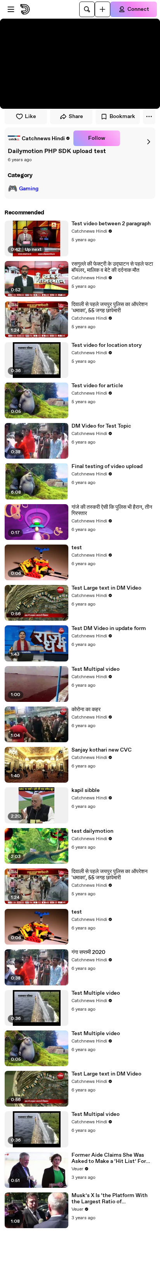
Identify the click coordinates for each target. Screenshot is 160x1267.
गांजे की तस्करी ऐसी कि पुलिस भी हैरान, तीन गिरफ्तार (111, 510)
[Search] (87, 9)
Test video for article (97, 386)
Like (30, 116)
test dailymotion (92, 831)
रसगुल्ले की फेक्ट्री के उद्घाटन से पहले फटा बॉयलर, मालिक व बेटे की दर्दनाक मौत (112, 267)
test (76, 548)
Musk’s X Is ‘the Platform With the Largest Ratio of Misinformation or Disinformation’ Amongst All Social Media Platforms (109, 1198)
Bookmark (122, 116)
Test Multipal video (95, 669)
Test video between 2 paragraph (111, 224)
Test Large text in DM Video (106, 588)
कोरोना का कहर (86, 710)
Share (76, 116)
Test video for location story (106, 345)
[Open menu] (11, 9)
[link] (39, 138)
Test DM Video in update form (108, 628)
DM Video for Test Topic (101, 426)
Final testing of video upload (107, 466)
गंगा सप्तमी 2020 (88, 952)
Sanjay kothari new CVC (101, 750)
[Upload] (102, 9)
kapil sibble (85, 790)
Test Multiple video (95, 993)
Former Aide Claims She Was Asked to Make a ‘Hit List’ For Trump (108, 1158)
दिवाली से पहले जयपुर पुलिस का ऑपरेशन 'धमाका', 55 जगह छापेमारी (109, 307)
